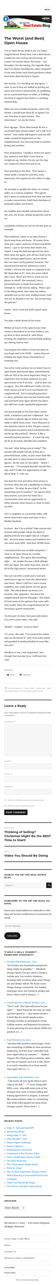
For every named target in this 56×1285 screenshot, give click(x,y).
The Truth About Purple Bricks (22, 1164)
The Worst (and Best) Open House (24, 1186)
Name (8, 761)
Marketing (40, 688)
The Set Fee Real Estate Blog (27, 1280)
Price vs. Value (14, 1168)
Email (8, 774)
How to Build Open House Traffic (24, 1157)
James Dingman (15, 688)
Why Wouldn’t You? (17, 1139)
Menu (47, 9)
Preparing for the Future (19, 1150)
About (7, 1245)
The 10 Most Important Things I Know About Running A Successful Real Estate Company (27, 1175)
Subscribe (12, 936)
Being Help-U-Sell (16, 1135)
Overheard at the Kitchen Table (23, 1153)
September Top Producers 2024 (23, 1077)
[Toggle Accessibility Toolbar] (6, 19)
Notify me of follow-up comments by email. (25, 800)
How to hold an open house (31, 691)
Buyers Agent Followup (19, 1142)
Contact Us (10, 1251)
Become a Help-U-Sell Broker (19, 1258)
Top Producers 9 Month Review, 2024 (26, 1002)
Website (8, 787)
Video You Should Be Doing (21, 1182)
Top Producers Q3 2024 (19, 1040)
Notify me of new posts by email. (21, 806)
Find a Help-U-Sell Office (17, 1239)
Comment (10, 722)
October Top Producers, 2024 (22, 961)
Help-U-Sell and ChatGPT (20, 1128)
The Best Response (16, 1160)
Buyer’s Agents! (15, 1146)
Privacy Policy (10, 1273)
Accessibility (9, 1268)
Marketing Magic (16, 1131)
